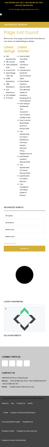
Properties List (28, 422)
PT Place (9, 98)
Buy (12, 403)
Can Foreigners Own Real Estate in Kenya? (24, 190)
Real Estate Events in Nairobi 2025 (25, 159)
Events (30, 403)
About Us (5, 403)
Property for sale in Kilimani (27, 431)
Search (24, 248)
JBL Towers (10, 62)
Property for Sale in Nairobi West (14, 440)
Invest (6, 412)
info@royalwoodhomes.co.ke (26, 9)
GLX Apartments (12, 335)
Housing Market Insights (11, 422)
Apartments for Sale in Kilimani (24, 179)
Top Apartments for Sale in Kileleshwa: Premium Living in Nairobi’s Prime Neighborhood (26, 142)
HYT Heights (10, 95)
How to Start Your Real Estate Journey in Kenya (25, 62)
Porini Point (10, 70)
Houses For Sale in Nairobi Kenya (23, 412)
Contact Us (21, 403)
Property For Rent (8, 431)
